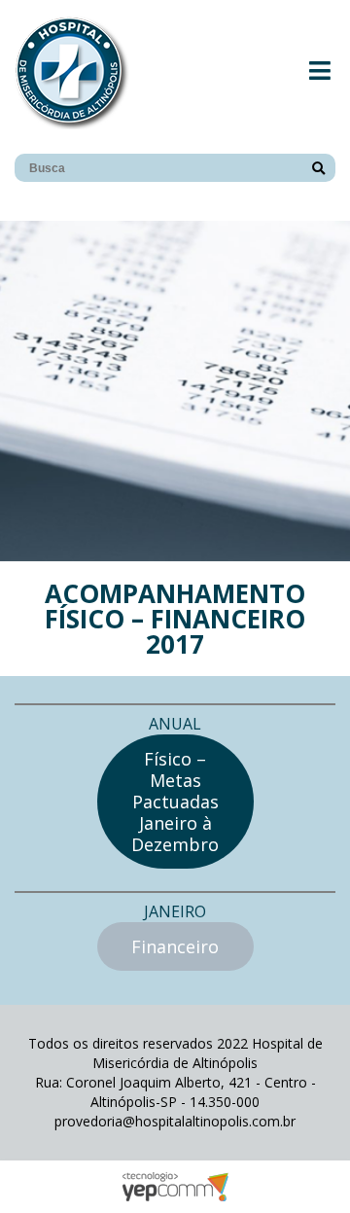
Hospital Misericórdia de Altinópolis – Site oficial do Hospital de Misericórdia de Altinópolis (72, 72)
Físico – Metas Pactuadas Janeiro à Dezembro (175, 801)
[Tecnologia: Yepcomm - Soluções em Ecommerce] (175, 1196)
